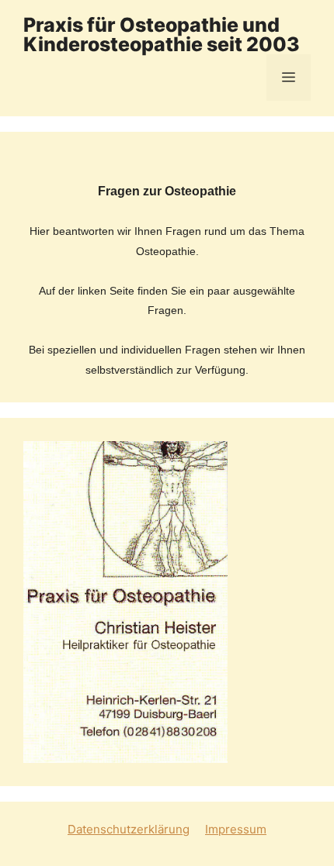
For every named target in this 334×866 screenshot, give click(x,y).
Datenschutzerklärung (129, 829)
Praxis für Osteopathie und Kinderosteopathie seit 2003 (161, 34)
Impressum (235, 829)
